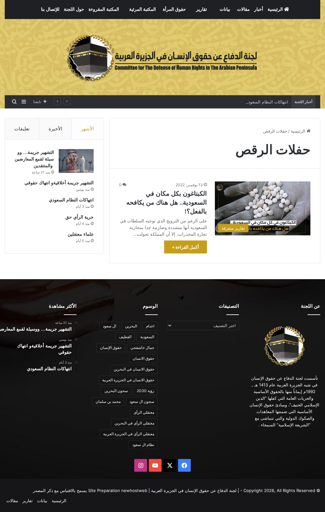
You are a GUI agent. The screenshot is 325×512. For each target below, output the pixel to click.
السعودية (147, 336)
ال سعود (109, 326)
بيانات (225, 9)
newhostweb (134, 490)
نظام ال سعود (143, 444)
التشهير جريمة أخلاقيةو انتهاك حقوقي (59, 183)
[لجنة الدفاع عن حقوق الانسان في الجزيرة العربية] (162, 57)
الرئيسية (276, 9)
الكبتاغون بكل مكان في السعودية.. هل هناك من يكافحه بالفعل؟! (166, 202)
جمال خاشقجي (142, 347)
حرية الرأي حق (79, 217)
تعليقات (22, 129)
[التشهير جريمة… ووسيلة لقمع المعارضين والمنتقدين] (76, 161)
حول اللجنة (74, 9)
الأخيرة (55, 129)
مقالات (243, 9)
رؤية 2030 (145, 390)
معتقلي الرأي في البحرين (134, 423)
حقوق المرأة (174, 9)
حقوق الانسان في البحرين (134, 369)
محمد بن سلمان (108, 401)
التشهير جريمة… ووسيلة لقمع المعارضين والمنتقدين (34, 159)
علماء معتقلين (81, 234)
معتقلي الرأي (144, 412)
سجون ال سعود (141, 401)
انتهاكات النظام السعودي (266, 101)
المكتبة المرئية (142, 9)
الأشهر (87, 129)
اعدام (150, 326)
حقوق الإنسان (111, 347)
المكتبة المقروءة (104, 9)
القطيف (125, 336)
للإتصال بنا (50, 9)
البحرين (131, 326)
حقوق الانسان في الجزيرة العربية (128, 379)
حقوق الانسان (143, 358)
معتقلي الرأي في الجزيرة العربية (128, 433)
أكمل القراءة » (185, 247)
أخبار (258, 9)
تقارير (201, 9)
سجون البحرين (116, 390)
